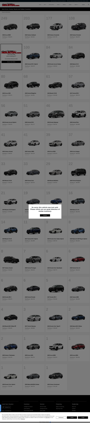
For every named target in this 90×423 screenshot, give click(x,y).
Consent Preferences (0, 408)
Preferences (61, 417)
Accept (83, 417)
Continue (45, 215)
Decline (72, 417)
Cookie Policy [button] (47, 417)
